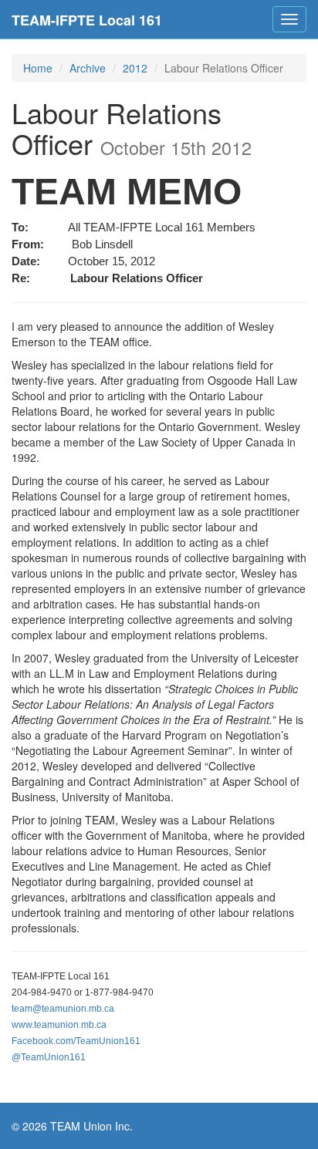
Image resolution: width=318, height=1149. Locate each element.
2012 (135, 68)
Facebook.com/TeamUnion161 (76, 1041)
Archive (87, 68)
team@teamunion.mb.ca (63, 1008)
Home (37, 68)
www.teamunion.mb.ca (59, 1024)
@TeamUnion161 (49, 1057)
